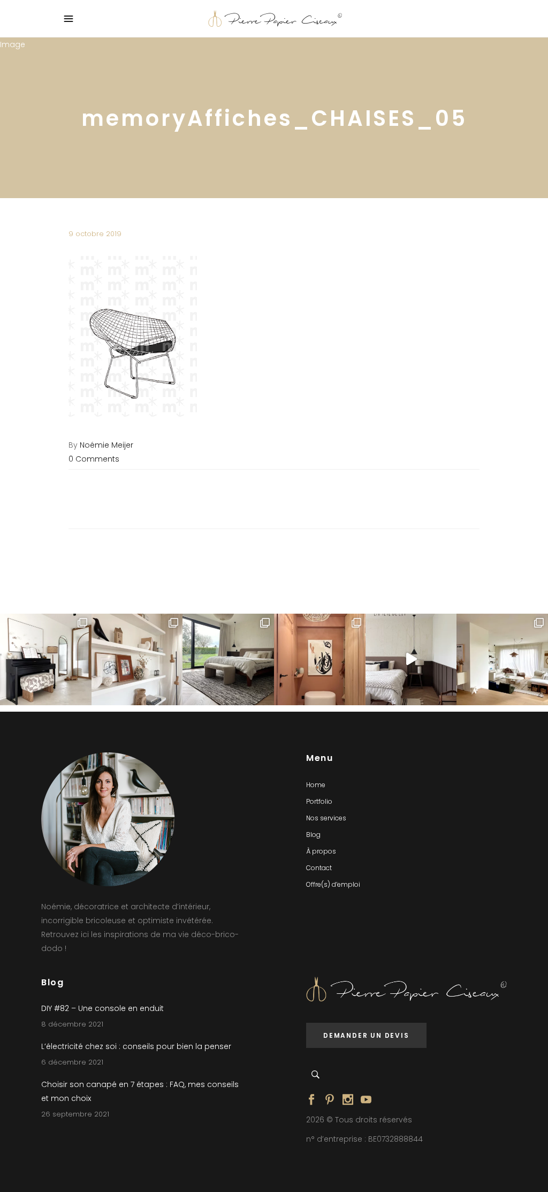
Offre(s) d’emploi (333, 884)
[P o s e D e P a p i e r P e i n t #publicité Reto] (411, 659)
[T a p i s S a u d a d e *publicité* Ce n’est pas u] (228, 659)
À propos (321, 851)
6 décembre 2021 (72, 1062)
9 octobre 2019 (94, 234)
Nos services (326, 818)
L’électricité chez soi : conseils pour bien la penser (136, 1046)
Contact (319, 867)
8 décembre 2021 (72, 1024)
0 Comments (93, 459)
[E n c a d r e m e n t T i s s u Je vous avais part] (137, 659)
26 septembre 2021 (75, 1114)
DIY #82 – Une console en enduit (102, 1008)
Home (315, 784)
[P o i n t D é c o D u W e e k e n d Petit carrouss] (502, 659)
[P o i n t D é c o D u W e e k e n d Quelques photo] (320, 659)
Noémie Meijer (106, 445)
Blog (313, 834)
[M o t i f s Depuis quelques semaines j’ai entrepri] (46, 659)
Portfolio (319, 801)
